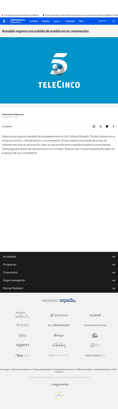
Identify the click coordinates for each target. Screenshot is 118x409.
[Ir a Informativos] (17, 21)
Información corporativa (21, 369)
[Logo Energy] (59, 335)
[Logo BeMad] (95, 335)
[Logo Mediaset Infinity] (22, 315)
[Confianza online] (59, 398)
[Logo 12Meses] (95, 345)
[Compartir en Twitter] (100, 126)
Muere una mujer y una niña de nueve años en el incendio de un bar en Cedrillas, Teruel (81, 15)
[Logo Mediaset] (59, 302)
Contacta (59, 372)
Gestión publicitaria (102, 369)
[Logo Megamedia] (60, 384)
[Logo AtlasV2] (22, 355)
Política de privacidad (42, 369)
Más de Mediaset (13, 288)
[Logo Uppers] (22, 345)
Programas (9, 264)
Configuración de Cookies (63, 369)
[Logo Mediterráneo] (95, 355)
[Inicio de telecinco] (4, 21)
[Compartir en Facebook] (113, 126)
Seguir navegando (14, 280)
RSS (114, 369)
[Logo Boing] (22, 335)
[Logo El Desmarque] (58, 325)
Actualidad (9, 256)
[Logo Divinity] (22, 325)
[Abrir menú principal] (113, 21)
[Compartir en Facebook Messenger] (107, 126)
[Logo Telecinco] (59, 315)
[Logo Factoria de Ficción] (95, 325)
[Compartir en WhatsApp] (94, 126)
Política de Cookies (84, 369)
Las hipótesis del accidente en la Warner (21, 15)
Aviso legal (4, 369)
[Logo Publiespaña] (59, 355)
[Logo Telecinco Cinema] (59, 345)
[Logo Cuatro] (95, 315)
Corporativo (10, 272)
